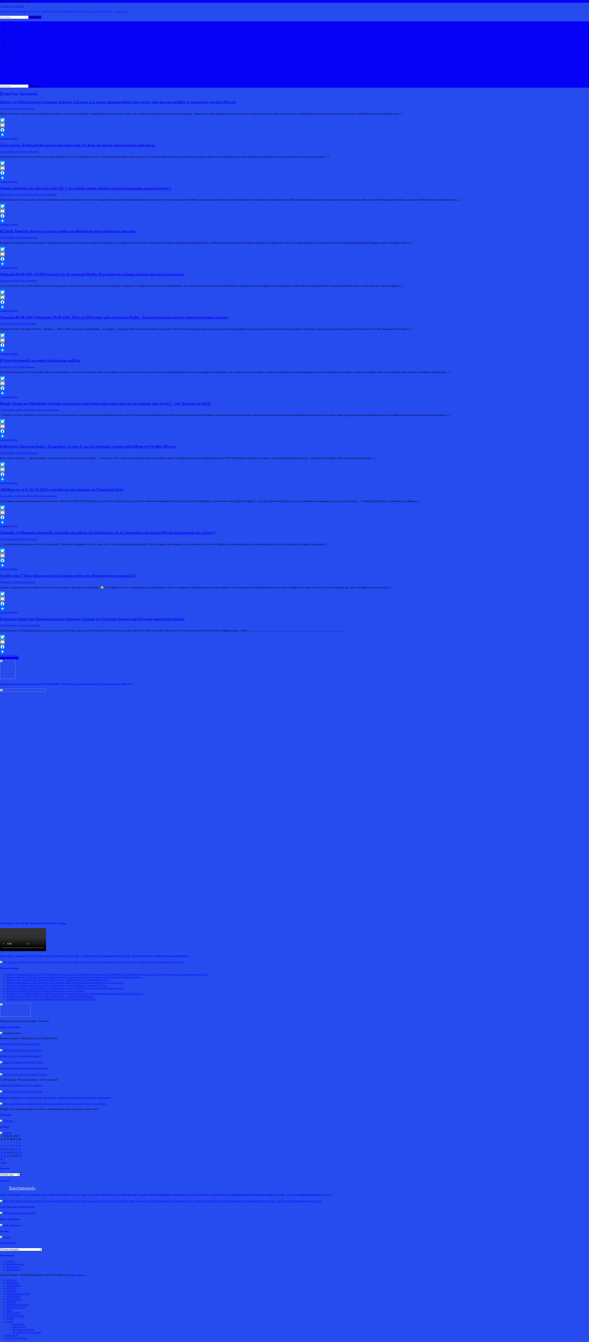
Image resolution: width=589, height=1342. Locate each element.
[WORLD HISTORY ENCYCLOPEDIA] (21, 1091)
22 (17, 1152)
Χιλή (215, 1189)
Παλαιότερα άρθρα (9, 658)
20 (11, 1152)
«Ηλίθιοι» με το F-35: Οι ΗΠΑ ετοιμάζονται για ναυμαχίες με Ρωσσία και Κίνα (61, 489)
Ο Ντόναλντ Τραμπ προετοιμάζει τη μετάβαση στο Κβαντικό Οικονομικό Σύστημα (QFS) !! (51, 999)
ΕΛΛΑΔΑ (11, 44)
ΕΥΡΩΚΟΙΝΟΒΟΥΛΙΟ (24, 42)
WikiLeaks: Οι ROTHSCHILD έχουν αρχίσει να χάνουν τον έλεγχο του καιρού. (45, 991)
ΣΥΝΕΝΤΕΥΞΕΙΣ (15, 1316)
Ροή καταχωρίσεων (15, 1264)
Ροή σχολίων (12, 1267)
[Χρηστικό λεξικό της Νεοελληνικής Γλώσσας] (23, 1074)
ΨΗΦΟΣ (180, 1189)
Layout (9, 1321)
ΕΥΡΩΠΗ (17, 39)
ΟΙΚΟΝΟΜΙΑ (13, 50)
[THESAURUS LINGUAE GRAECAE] (21, 1050)
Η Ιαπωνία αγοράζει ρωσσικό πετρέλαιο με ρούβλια (40, 360)
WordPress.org (13, 1269)
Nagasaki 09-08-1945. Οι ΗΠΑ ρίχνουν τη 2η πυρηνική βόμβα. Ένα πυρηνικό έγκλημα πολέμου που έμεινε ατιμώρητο (92, 274)
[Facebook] (294, 129)
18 (5, 1152)
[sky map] (5, 1237)
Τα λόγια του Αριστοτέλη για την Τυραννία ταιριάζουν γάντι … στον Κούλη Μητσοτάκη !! (50, 996)
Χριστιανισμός (22, 1187)
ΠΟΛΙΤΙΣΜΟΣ (19, 64)
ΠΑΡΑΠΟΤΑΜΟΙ (27, 75)
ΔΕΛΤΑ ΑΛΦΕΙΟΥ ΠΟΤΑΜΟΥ (28, 72)
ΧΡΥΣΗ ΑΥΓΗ (189, 1189)
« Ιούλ (3, 1162)
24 (1, 1156)
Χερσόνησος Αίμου (126, 1189)
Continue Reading (9, 138)
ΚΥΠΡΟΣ (17, 33)
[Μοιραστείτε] (294, 134)
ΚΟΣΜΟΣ (11, 28)
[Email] (294, 125)
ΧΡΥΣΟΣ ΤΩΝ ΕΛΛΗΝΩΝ (105, 1189)
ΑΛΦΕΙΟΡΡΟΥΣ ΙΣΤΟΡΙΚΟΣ (21, 58)
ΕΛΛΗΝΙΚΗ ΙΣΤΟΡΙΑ (24, 61)
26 (8, 1156)
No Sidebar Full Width (23, 1330)
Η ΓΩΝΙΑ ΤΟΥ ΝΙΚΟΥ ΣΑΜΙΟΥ (29, 69)
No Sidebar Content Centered (26, 1332)
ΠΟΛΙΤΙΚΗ (12, 25)
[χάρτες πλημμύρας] (10, 1225)
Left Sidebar (18, 1324)
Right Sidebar (19, 1327)
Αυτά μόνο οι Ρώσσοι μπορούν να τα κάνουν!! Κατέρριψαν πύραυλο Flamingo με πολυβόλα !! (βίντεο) (56, 985)
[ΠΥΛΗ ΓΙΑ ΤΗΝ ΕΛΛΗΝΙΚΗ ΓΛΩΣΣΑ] (22, 1062)
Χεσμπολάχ (209, 1189)
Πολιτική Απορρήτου (16, 1338)
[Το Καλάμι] (6, 1121)
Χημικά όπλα (60, 1189)
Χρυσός (174, 1189)
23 (20, 1152)
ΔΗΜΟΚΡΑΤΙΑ (20, 31)
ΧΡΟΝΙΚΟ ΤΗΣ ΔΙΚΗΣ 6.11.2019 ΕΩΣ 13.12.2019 (152, 1189)
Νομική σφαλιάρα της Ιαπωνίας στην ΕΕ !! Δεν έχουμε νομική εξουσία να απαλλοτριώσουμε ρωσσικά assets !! (85, 188)
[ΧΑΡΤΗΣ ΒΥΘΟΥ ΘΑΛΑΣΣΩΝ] (18, 1213)
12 (8, 1149)
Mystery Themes (76, 1275)
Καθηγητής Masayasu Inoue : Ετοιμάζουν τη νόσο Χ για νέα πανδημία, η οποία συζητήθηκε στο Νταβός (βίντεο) (87, 446)
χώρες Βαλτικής (75, 1189)
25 (5, 1156)
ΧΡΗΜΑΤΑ (4, 1189)
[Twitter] (294, 120)
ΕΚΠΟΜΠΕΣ (13, 1313)
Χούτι (67, 1189)
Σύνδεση (10, 1261)
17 (1, 1152)
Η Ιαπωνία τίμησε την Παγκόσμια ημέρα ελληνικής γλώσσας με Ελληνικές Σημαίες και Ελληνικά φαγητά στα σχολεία (92, 619)
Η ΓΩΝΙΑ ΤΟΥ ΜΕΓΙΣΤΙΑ (26, 66)
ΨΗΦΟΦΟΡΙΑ (199, 1189)
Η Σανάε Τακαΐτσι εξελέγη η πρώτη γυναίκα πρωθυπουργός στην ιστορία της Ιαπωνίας (68, 231)
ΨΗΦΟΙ (84, 1189)
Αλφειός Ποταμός (25, 108)
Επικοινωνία (12, 1335)
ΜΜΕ (9, 1310)
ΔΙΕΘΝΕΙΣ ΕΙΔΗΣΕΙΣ (17, 47)
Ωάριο (117, 1189)
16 (20, 1149)
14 (14, 1149)
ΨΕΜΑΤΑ (91, 1189)
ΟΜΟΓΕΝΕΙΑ (19, 36)
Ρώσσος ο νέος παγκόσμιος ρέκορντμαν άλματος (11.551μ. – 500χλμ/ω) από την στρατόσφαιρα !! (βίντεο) (58, 980)
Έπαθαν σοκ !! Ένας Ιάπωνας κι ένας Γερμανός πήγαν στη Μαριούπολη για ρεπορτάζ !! (68, 576)
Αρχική (9, 22)
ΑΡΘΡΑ (10, 1318)
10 (1, 1149)
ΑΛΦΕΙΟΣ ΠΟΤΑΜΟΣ (12, 6)
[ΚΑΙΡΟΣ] (6, 1133)
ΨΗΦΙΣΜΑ (222, 1189)
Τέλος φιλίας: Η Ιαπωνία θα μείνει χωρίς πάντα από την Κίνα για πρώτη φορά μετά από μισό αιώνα (77, 145)
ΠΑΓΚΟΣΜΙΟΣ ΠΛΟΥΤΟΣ (26, 53)
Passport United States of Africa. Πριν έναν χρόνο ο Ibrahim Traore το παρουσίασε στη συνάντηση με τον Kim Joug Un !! (65, 982)
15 (17, 1149)
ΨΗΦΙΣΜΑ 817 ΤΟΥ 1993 (45, 1189)
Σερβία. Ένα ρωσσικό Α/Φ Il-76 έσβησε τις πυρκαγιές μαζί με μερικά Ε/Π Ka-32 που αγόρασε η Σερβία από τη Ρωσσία (64, 988)
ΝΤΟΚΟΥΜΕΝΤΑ (15, 1307)
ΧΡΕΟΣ (229, 1189)
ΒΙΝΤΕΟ (10, 55)
